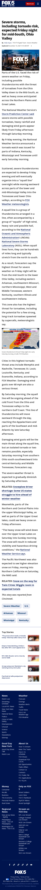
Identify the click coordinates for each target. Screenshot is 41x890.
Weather (23, 695)
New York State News (7, 710)
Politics (4, 716)
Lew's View (23, 795)
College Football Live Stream (25, 819)
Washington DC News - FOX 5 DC (8, 827)
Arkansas (8, 613)
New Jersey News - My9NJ (8, 816)
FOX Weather (23, 717)
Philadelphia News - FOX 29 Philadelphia (7, 822)
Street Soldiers (24, 792)
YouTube (22, 865)
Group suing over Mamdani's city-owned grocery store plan (14, 667)
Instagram (14, 865)
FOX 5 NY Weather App (23, 713)
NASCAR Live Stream (23, 826)
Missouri (21, 613)
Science (4, 729)
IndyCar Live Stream (23, 831)
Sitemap (5, 738)
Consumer (5, 790)
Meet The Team (25, 749)
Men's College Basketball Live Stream (24, 837)
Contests (22, 772)
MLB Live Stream (25, 822)
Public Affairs (23, 767)
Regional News (6, 810)
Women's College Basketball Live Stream (25, 843)
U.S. (26, 606)
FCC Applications (25, 778)
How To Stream (24, 747)
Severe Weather (32, 43)
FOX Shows (23, 757)
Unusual (5, 727)
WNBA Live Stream (23, 849)
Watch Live (30, 4)
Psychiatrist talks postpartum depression (12, 677)
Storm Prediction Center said (18, 113)
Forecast (22, 699)
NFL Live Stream (25, 815)
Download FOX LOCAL (24, 760)
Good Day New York (7, 744)
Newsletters (6, 735)
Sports (4, 732)
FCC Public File (24, 775)
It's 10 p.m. (23, 780)
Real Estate (6, 803)
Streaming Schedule (5, 703)
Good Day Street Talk (8, 750)
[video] (33, 638)
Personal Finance (8, 800)
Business (5, 795)
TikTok (18, 865)
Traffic (21, 707)
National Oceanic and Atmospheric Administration (16, 233)
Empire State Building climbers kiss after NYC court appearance (13, 647)
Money (5, 786)
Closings (22, 702)
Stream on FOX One (24, 810)
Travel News (23, 710)
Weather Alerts (24, 704)
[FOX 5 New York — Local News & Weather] (8, 3)
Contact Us (23, 770)
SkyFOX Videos (24, 800)
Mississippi (9, 620)
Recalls (4, 792)
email (31, 865)
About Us (23, 743)
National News (7, 714)
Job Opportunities (25, 764)
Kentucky (23, 620)
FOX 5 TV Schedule (22, 753)
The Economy (7, 798)
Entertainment (7, 724)
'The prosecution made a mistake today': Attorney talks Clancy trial (14, 637)
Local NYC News (8, 706)
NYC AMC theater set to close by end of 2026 (13, 657)
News (5, 695)
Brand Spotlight (24, 803)
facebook (10, 865)
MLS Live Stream (25, 853)
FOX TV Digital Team (19, 43)
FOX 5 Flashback (25, 798)
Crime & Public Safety (7, 720)
